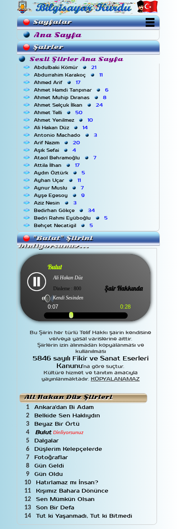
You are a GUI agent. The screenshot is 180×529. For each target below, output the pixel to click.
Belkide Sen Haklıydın (68, 415)
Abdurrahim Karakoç (69, 75)
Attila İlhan (57, 165)
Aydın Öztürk (60, 173)
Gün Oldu (49, 474)
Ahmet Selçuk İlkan (69, 105)
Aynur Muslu (59, 188)
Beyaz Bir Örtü (58, 423)
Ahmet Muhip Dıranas (71, 97)
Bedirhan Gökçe (65, 210)
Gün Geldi (50, 465)
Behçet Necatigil (64, 225)
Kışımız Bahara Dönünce (73, 490)
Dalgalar (47, 440)
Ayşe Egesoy (60, 195)
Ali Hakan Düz (61, 127)
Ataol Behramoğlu (66, 158)
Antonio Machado (66, 135)
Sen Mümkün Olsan (66, 499)
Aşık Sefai (55, 150)
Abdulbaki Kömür (66, 67)
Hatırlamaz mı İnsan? (68, 482)
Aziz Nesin (56, 203)
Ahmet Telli (59, 112)
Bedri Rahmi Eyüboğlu (71, 218)
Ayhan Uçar (58, 180)
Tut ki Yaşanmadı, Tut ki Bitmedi (85, 515)
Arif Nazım (58, 143)
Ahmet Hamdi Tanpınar (72, 90)
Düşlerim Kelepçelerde (69, 448)
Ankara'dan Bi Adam (65, 407)
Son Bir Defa (56, 507)
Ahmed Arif (58, 82)
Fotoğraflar (52, 457)
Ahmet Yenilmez (64, 120)
